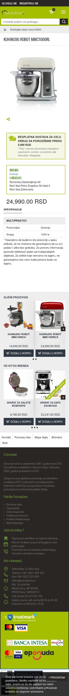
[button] (6, 329)
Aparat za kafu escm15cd (50, 404)
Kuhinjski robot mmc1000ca (19, 336)
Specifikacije (13, 209)
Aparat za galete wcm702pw (19, 404)
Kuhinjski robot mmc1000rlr (50, 336)
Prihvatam (58, 677)
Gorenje (14, 174)
